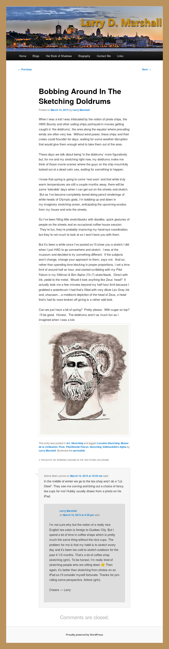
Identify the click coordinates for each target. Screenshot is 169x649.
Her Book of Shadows (59, 56)
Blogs (36, 56)
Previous (25, 69)
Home (22, 56)
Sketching (77, 443)
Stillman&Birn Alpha (114, 447)
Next (146, 69)
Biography (84, 56)
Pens (62, 447)
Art (68, 443)
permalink (79, 450)
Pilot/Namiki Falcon (77, 447)
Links (120, 56)
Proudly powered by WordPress (84, 634)
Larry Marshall (81, 110)
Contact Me (104, 56)
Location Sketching (108, 443)
